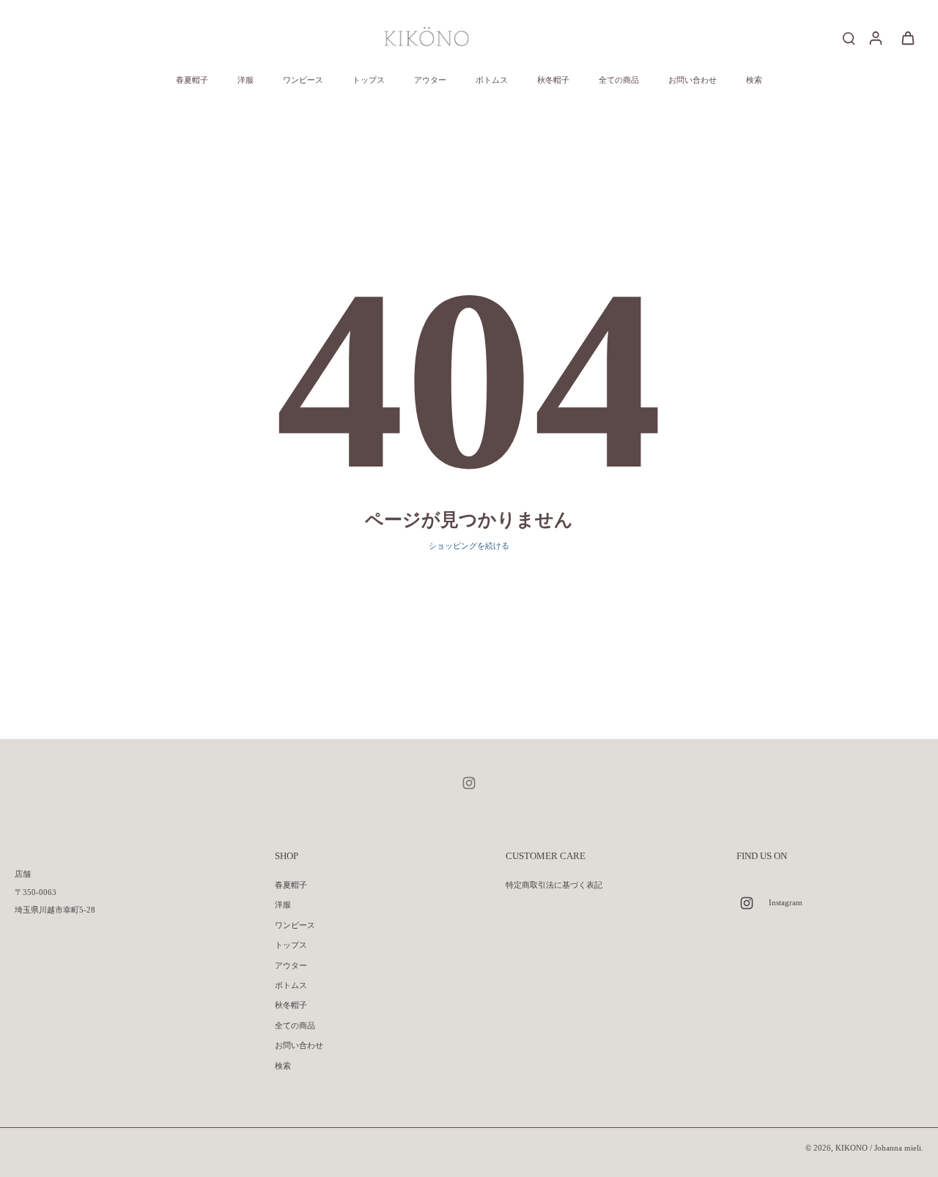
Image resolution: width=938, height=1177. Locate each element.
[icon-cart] (907, 37)
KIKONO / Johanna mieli (878, 1147)
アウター (291, 965)
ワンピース (295, 925)
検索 (283, 1065)
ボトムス (291, 985)
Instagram (785, 902)
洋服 (283, 904)
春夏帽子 (291, 884)
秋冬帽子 (291, 1004)
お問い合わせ (299, 1045)
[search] (848, 37)
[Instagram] (469, 783)
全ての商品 (295, 1025)
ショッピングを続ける (469, 545)
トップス (291, 944)
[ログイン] (875, 37)
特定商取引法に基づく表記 (554, 884)
